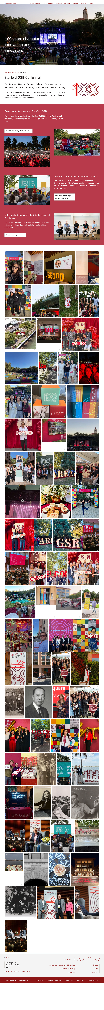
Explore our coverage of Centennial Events (63, 196)
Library (95, 965)
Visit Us (16, 971)
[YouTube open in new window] (92, 959)
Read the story (11, 235)
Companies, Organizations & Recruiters (62, 965)
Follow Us (67, 959)
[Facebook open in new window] (81, 959)
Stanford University (94, 980)
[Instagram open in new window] (87, 959)
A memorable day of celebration (17, 131)
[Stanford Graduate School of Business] (11, 3)
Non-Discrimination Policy (55, 980)
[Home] (6, 957)
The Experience (9, 73)
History (17, 73)
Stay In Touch (25, 971)
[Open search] (97, 3)
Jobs (96, 968)
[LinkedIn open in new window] (97, 959)
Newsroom (71, 972)
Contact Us (8, 971)
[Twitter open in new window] (76, 959)
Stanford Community (68, 968)
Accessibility (40, 980)
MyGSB (95, 972)
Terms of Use (81, 980)
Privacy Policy (69, 980)
